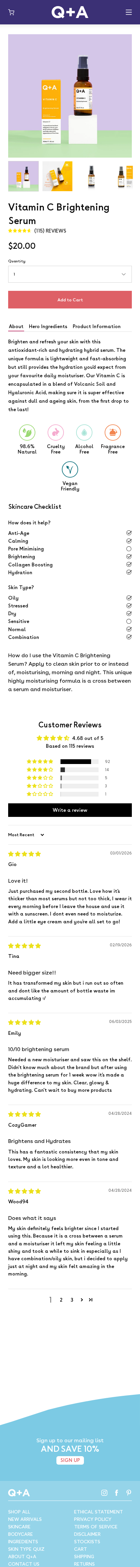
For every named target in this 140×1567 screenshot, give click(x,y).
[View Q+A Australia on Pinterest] (129, 1493)
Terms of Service (96, 1526)
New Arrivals (25, 1519)
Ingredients (23, 1541)
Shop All (19, 1511)
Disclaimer (87, 1534)
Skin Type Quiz (26, 1549)
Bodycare (20, 1534)
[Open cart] (11, 12)
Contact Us (23, 1564)
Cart (80, 1549)
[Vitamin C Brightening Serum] (23, 176)
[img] (37, 231)
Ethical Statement (98, 1511)
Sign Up (70, 1460)
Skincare (19, 1526)
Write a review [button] (70, 810)
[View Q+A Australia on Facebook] (116, 1493)
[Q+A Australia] (70, 12)
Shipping (84, 1556)
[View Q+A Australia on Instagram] (104, 1493)
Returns (84, 1564)
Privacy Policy (92, 1519)
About (16, 326)
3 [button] (72, 1300)
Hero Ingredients (48, 326)
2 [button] (61, 1300)
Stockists (87, 1541)
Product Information (97, 326)
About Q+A (22, 1556)
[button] (40, 761)
